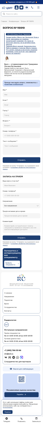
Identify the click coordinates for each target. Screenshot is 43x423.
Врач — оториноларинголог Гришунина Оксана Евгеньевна (21, 65)
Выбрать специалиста (10, 264)
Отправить (21, 160)
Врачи (6, 304)
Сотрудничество (10, 307)
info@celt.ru (8, 354)
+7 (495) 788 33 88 (12, 350)
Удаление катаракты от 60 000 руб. (21, 2)
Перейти (20, 394)
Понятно (8, 412)
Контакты (7, 311)
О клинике (8, 293)
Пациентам (8, 300)
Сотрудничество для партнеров (17, 362)
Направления (9, 296)
